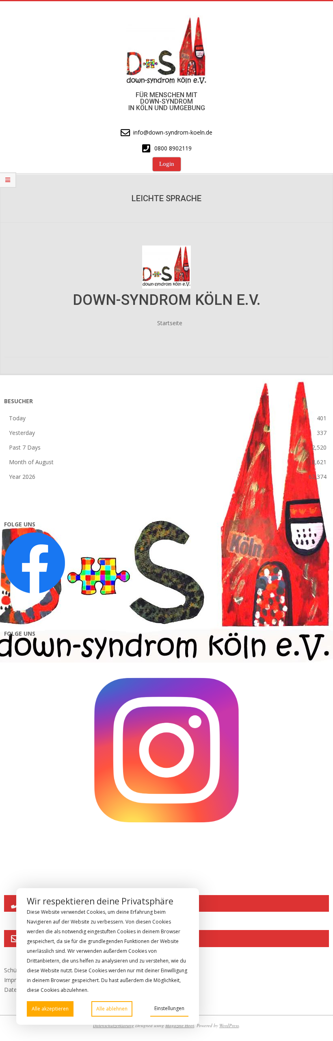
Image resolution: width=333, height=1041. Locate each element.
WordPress (229, 1025)
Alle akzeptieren (50, 1008)
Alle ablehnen (112, 1008)
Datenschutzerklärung (113, 1025)
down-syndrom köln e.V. (167, 300)
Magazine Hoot (179, 1025)
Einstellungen (169, 1008)
